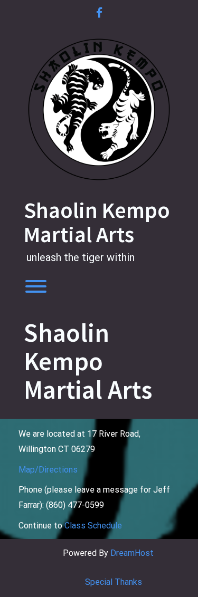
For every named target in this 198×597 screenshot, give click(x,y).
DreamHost (132, 553)
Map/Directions (48, 470)
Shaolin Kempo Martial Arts (97, 222)
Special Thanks (113, 582)
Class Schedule (93, 526)
